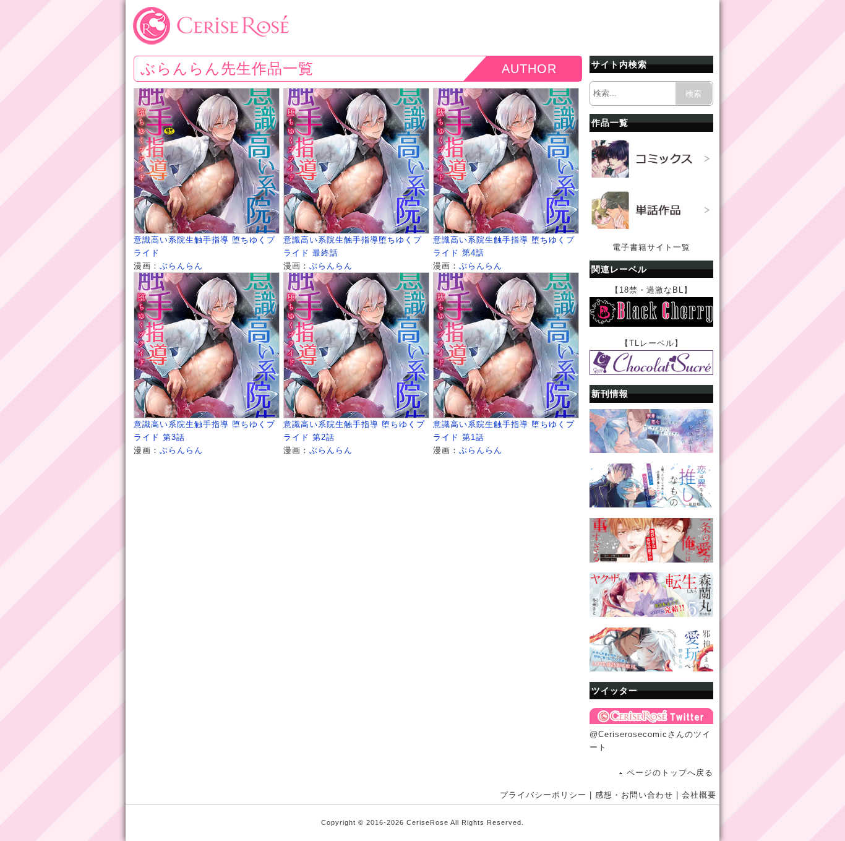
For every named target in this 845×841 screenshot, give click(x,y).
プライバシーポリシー (543, 795)
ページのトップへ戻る (670, 772)
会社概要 (699, 795)
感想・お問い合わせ (634, 795)
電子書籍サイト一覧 (651, 247)
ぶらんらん (181, 265)
